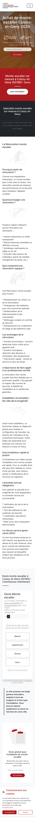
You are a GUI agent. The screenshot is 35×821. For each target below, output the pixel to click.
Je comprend (9, 812)
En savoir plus (7, 807)
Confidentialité (28, 681)
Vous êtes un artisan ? (17, 682)
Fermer (25, 812)
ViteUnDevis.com (18, 681)
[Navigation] (30, 6)
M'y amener (17, 55)
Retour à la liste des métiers (17, 670)
